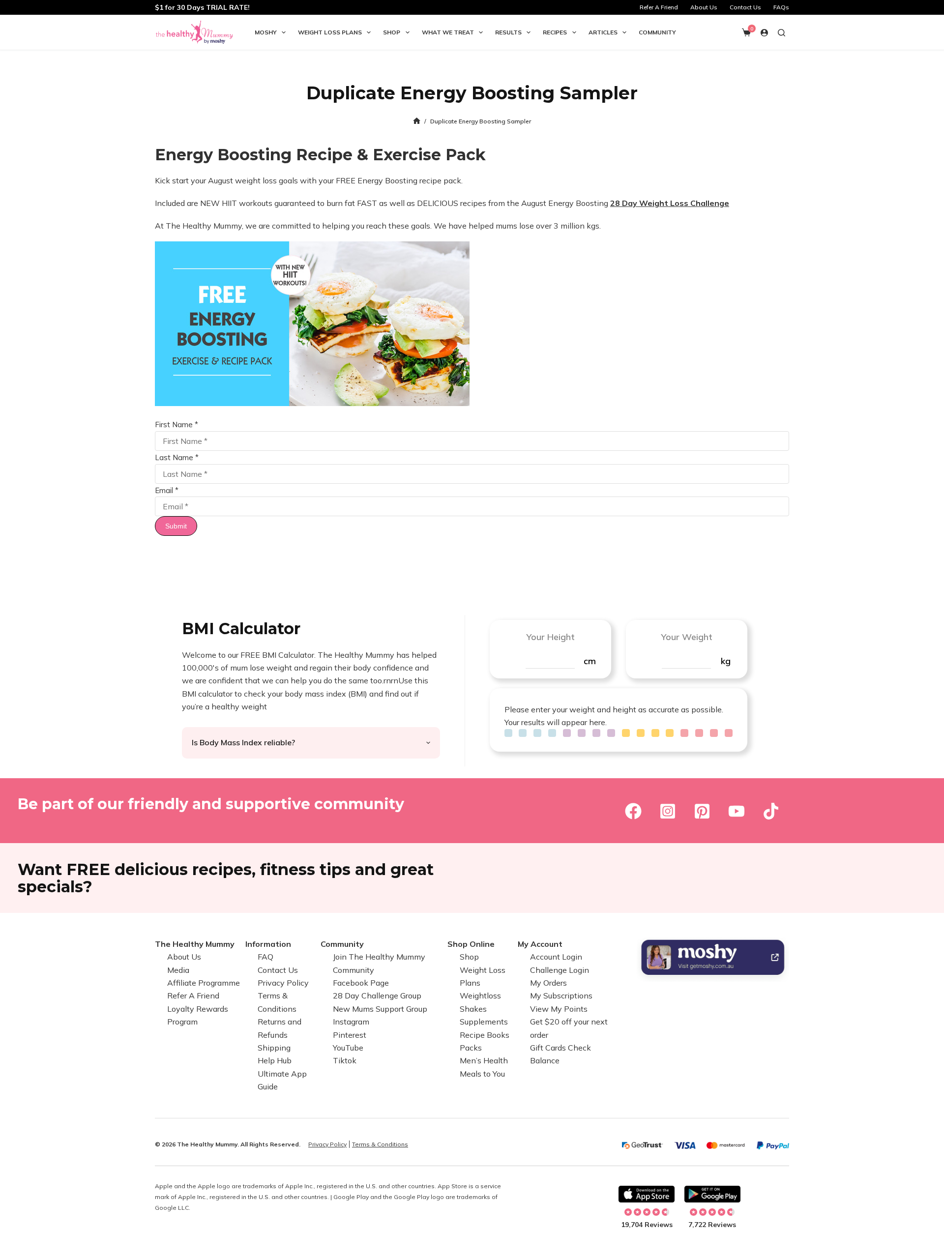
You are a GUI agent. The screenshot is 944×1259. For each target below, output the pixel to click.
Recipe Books (484, 1035)
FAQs (781, 7)
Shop (391, 32)
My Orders (548, 983)
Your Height (550, 637)
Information (268, 944)
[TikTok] (771, 811)
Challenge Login (559, 970)
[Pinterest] (702, 811)
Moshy (266, 32)
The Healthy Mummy (195, 944)
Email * (166, 490)
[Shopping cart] (746, 32)
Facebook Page (361, 983)
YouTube (348, 1048)
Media (178, 970)
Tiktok (344, 1060)
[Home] (416, 121)
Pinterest (349, 1035)
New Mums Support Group (380, 1009)
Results (508, 32)
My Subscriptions (561, 995)
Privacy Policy (283, 983)
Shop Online (471, 944)
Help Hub (275, 1060)
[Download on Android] (712, 1194)
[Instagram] (667, 811)
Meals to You (482, 1074)
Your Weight (686, 637)
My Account (540, 944)
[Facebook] (633, 811)
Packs (471, 1048)
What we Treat (448, 32)
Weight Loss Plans (330, 32)
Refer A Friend (659, 7)
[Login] (764, 32)
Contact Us (745, 7)
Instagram (351, 1021)
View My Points (559, 1009)
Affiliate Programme (203, 983)
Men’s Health (484, 1060)
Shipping (274, 1048)
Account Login (556, 957)
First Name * (176, 424)
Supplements (484, 1021)
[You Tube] (736, 811)
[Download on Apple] (647, 1194)
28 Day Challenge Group (377, 995)
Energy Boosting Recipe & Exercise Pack (320, 154)
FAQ (265, 957)
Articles (603, 32)
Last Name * (177, 457)
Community (657, 32)
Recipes (555, 32)
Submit (176, 526)
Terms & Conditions (380, 1144)
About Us (703, 7)
